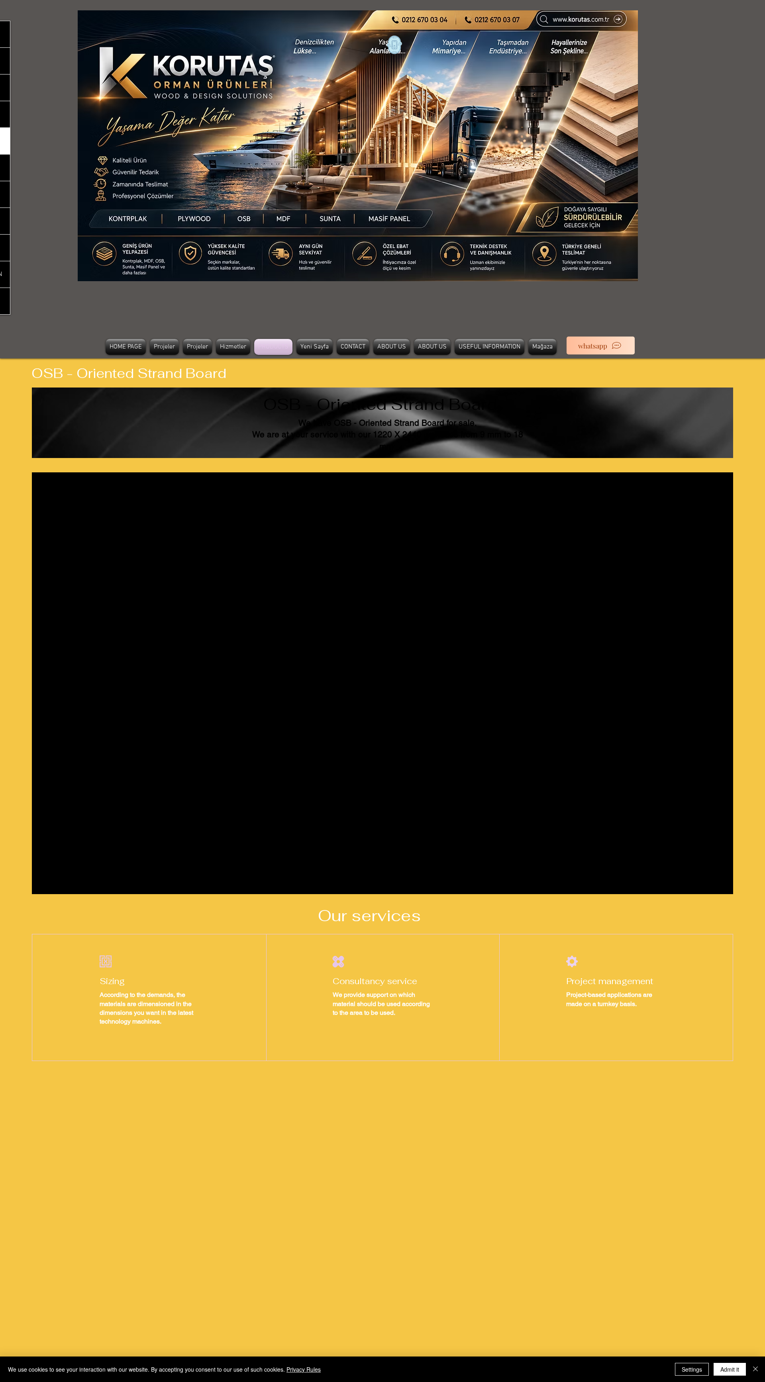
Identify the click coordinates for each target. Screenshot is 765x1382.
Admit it (729, 1369)
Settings (692, 1369)
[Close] (755, 1369)
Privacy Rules (303, 1369)
